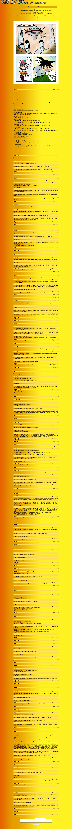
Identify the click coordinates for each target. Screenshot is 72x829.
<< (32, 9)
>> (40, 9)
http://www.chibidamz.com (36, 17)
